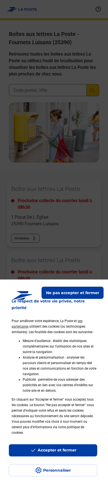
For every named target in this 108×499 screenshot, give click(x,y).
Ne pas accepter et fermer (72, 292)
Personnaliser (57, 470)
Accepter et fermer (57, 450)
